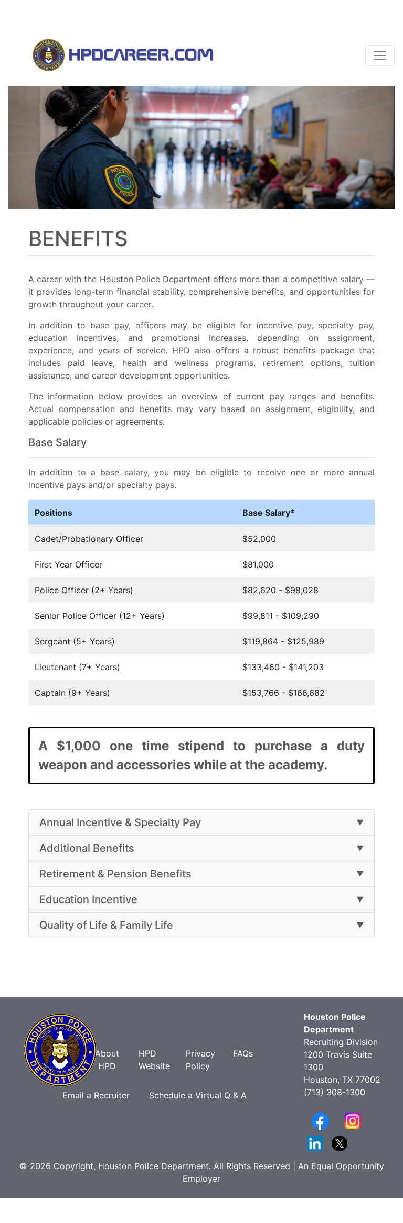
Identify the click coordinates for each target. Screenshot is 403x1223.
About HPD (107, 1059)
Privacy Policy (200, 1059)
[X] (339, 1142)
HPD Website (154, 1059)
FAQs (243, 1053)
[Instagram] (352, 1120)
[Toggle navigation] (380, 55)
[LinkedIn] (315, 1142)
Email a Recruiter (97, 1095)
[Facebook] (320, 1120)
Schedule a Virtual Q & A (198, 1095)
